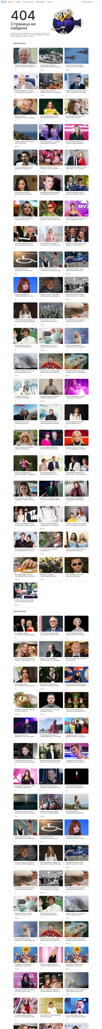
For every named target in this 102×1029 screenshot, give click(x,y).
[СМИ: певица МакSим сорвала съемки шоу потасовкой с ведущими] (76, 391)
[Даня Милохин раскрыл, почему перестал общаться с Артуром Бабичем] (51, 806)
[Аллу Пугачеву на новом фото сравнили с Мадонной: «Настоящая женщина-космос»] (25, 442)
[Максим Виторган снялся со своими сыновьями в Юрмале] (51, 416)
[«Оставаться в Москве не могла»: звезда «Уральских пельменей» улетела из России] (76, 729)
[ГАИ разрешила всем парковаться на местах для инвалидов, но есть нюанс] (25, 263)
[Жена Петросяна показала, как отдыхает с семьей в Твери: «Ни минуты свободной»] (51, 212)
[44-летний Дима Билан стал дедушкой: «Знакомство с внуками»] (25, 162)
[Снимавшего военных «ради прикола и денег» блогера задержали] (76, 263)
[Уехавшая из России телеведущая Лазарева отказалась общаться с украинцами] (25, 391)
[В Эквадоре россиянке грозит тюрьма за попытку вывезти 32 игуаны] (76, 365)
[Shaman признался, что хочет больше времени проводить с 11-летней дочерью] (25, 85)
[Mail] (2, 2)
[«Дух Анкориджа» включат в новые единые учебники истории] (51, 620)
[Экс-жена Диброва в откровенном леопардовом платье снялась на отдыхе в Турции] (76, 857)
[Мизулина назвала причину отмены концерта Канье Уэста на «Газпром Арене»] (51, 1010)
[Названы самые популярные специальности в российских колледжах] (51, 518)
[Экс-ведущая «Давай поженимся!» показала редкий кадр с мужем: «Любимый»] (25, 679)
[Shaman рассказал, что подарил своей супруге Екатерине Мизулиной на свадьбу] (51, 136)
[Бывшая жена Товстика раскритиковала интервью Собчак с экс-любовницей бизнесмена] (25, 187)
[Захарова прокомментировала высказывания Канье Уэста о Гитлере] (51, 187)
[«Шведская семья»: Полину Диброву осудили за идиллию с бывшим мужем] (76, 780)
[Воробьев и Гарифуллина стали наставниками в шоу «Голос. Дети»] (25, 544)
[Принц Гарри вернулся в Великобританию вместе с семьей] (51, 467)
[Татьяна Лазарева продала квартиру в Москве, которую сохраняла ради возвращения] (76, 679)
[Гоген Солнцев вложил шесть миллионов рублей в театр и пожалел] (25, 238)
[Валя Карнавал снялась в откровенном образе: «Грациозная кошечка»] (76, 645)
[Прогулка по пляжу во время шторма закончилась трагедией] (25, 857)
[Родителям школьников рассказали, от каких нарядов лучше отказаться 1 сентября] (51, 594)
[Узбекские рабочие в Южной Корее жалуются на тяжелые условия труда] (76, 289)
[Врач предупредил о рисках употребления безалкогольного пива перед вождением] (25, 569)
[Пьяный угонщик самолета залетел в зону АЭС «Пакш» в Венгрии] (76, 60)
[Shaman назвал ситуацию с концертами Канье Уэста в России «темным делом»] (25, 620)
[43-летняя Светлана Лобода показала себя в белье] (25, 212)
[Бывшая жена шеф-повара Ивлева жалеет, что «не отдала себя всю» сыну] (51, 704)
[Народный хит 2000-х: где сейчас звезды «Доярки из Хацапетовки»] (51, 645)
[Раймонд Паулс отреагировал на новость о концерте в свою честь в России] (25, 60)
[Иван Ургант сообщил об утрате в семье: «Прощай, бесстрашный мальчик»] (76, 85)
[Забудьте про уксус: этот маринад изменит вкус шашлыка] (51, 85)
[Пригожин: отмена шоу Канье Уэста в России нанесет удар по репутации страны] (51, 493)
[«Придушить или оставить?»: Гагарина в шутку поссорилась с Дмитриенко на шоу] (76, 806)
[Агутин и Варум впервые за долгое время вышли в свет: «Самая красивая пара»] (51, 442)
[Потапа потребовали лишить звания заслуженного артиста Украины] (76, 187)
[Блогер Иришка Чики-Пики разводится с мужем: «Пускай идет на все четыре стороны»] (25, 493)
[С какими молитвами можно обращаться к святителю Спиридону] (25, 1010)
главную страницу (28, 36)
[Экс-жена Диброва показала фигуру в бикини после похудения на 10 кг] (76, 416)
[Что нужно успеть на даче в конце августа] (51, 544)
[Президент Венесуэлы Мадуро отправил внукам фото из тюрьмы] (51, 391)
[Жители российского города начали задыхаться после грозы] (76, 620)
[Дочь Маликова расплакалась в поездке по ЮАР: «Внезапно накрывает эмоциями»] (76, 314)
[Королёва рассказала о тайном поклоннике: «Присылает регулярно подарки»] (25, 831)
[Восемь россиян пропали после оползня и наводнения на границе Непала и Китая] (76, 594)
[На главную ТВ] (5, 2)
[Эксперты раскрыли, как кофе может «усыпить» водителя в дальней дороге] (25, 594)
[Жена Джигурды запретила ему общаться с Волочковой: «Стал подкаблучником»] (25, 704)
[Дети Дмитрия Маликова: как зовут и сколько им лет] (76, 111)
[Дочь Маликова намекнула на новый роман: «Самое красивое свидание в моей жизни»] (76, 467)
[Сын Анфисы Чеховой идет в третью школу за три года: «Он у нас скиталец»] (51, 238)
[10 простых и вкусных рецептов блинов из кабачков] (25, 755)
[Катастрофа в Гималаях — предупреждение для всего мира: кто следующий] (51, 60)
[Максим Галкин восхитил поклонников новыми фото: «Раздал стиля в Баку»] (25, 340)
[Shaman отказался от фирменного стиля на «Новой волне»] (25, 780)
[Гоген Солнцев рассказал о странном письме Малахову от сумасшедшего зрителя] (76, 755)
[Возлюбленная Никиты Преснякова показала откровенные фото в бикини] (25, 416)
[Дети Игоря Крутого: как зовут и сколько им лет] (76, 704)
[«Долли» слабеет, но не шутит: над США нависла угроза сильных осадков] (25, 365)
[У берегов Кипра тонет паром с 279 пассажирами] (25, 136)
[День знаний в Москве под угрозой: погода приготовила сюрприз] (51, 729)
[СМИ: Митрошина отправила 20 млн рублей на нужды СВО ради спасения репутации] (25, 314)
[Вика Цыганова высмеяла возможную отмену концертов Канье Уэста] (76, 340)
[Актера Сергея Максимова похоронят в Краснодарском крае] (76, 831)
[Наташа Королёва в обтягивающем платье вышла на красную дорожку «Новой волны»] (25, 729)
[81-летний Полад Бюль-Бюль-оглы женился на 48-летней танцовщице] (51, 679)
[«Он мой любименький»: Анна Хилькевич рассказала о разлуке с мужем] (25, 518)
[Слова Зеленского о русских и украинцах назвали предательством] (51, 755)
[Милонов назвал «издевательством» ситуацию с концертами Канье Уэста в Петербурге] (25, 111)
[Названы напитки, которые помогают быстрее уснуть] (51, 340)
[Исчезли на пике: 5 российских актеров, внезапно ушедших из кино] (51, 289)
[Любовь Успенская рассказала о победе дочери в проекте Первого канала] (76, 544)
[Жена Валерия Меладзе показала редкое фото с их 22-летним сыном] (76, 162)
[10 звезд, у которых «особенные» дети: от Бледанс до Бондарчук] (76, 518)
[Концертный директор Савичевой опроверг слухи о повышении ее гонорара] (25, 289)
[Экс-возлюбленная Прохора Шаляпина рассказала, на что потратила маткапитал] (51, 111)
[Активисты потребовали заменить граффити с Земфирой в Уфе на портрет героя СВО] (25, 467)
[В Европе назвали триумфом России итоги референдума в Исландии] (51, 857)
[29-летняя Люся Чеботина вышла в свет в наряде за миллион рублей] (76, 212)
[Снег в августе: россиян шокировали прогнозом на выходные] (51, 314)
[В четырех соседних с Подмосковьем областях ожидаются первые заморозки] (51, 569)
